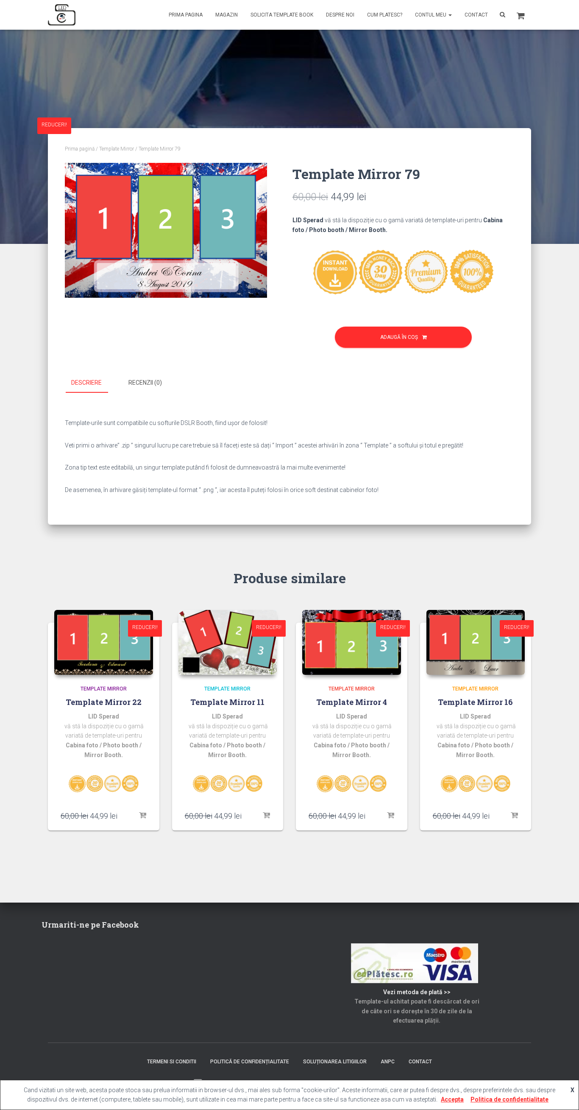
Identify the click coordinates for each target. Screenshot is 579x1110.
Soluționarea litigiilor (335, 1062)
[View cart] (520, 14)
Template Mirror (116, 149)
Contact (476, 15)
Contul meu (431, 15)
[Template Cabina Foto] (62, 14)
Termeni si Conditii (171, 1062)
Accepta (452, 1099)
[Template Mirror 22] (103, 642)
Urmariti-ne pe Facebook (90, 925)
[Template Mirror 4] (351, 642)
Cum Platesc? (384, 15)
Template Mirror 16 (475, 702)
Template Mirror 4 (351, 702)
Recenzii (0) (145, 382)
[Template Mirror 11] (227, 642)
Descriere (86, 382)
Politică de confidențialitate (249, 1062)
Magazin (226, 15)
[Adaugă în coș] (142, 815)
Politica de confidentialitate (509, 1099)
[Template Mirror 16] (475, 642)
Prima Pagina (186, 15)
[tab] (93, 383)
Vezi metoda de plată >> (417, 992)
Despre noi (340, 15)
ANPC (388, 1062)
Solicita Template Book (282, 15)
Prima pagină (80, 149)
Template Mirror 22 (104, 702)
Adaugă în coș (399, 337)
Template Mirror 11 (227, 702)
